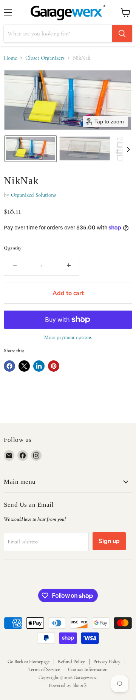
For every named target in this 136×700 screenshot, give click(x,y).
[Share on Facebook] (9, 366)
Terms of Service (44, 669)
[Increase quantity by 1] (68, 265)
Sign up (109, 541)
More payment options (68, 337)
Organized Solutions (33, 194)
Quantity (13, 248)
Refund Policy (71, 661)
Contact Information (88, 669)
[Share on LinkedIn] (39, 366)
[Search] (122, 33)
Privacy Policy (107, 661)
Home (10, 58)
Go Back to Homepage (28, 661)
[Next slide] (128, 149)
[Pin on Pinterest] (53, 366)
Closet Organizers (45, 58)
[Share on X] (24, 366)
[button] (30, 149)
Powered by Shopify (68, 685)
